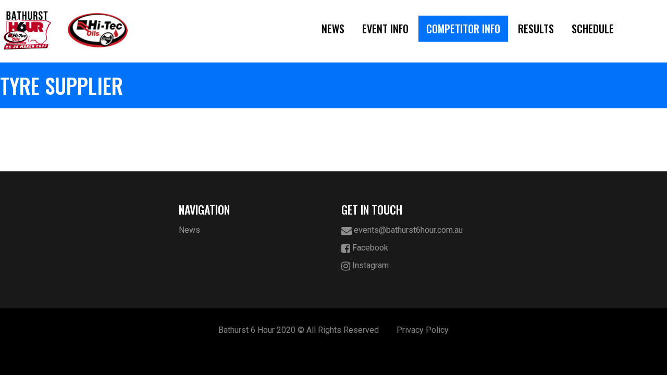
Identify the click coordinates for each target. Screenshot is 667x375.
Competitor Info (463, 28)
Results (536, 28)
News (333, 28)
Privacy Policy (423, 330)
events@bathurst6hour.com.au (407, 230)
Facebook (369, 248)
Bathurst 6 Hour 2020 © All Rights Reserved (298, 330)
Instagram (369, 265)
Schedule (593, 28)
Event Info (385, 28)
